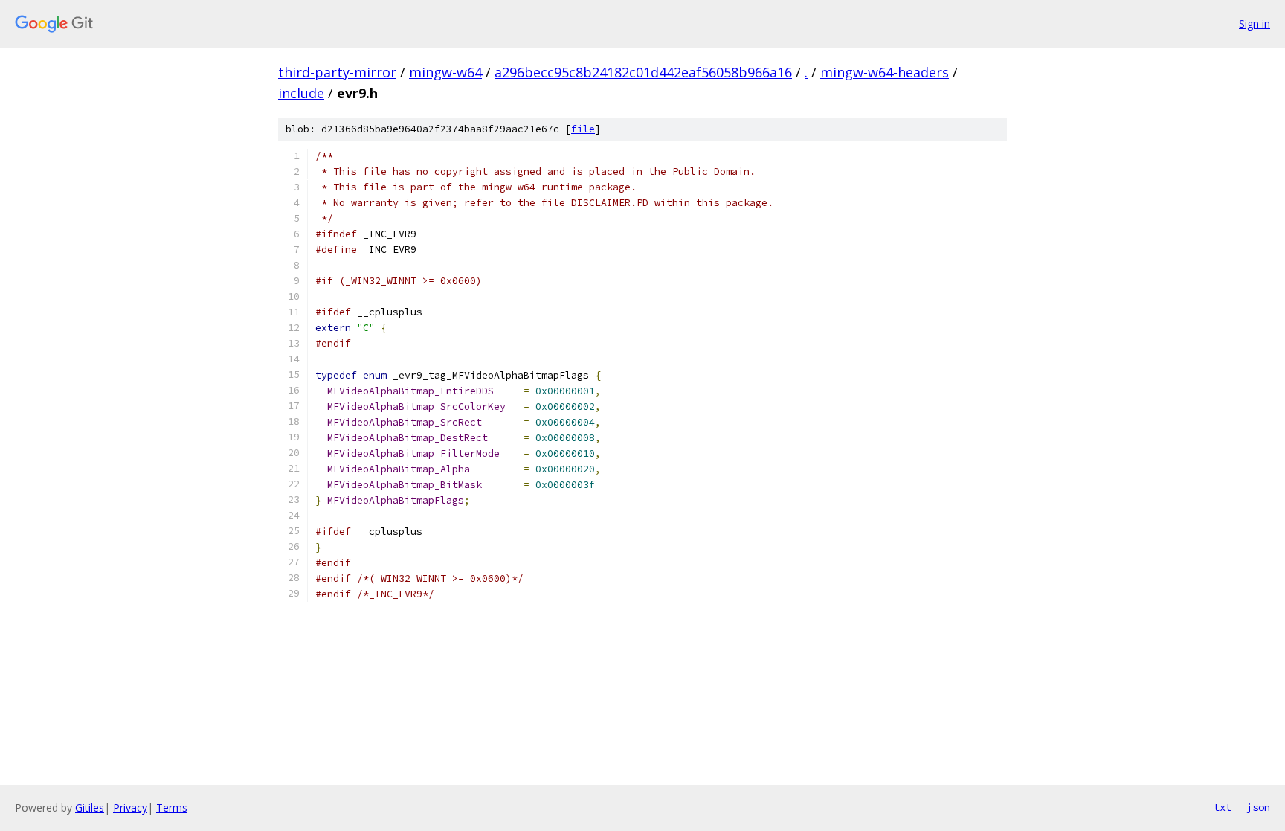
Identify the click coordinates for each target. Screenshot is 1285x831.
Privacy (130, 807)
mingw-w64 (445, 72)
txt (1222, 807)
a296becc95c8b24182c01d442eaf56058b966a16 (643, 72)
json (1258, 807)
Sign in (1254, 23)
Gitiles (89, 807)
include (301, 93)
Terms (171, 807)
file (583, 129)
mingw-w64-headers (884, 72)
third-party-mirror (337, 72)
